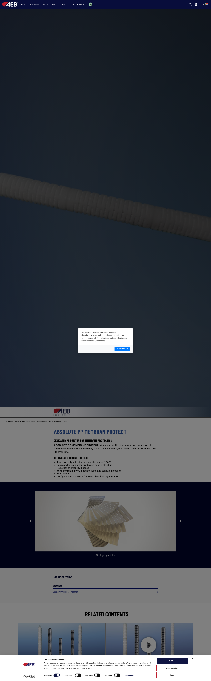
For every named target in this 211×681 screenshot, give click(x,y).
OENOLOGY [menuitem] (34, 4)
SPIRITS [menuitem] (65, 4)
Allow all (172, 661)
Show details (129, 675)
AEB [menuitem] (23, 4)
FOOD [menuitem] (54, 4)
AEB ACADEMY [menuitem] (79, 4)
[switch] (78, 675)
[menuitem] (90, 4)
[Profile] (196, 4)
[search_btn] (190, 4)
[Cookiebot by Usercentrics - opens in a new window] (29, 676)
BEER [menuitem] (45, 4)
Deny (172, 675)
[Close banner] (192, 658)
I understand (122, 349)
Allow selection (172, 668)
